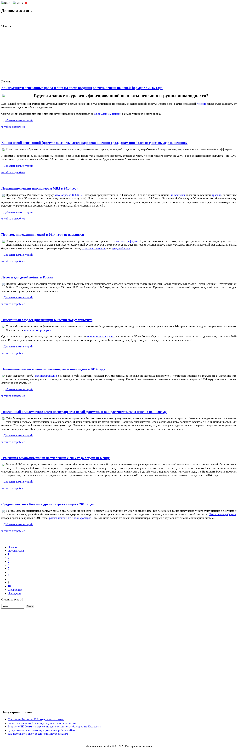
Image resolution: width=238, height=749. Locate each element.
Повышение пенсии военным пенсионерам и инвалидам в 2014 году (53, 369)
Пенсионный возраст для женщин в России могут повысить (46, 320)
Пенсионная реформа (222, 514)
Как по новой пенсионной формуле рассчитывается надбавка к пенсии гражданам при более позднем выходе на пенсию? (94, 143)
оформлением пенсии (107, 113)
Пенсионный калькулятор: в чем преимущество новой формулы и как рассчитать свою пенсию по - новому (84, 412)
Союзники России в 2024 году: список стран (36, 719)
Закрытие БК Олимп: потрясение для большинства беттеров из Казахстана (55, 726)
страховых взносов (94, 248)
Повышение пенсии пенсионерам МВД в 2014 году (39, 188)
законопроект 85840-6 (68, 194)
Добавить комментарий (18, 120)
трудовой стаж (121, 248)
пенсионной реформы (124, 241)
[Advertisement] (119, 56)
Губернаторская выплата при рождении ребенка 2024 (41, 730)
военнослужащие (46, 375)
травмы (216, 194)
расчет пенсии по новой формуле (70, 517)
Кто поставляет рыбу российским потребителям (38, 733)
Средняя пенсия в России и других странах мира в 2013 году (47, 504)
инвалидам (178, 194)
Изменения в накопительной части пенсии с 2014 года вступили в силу (55, 458)
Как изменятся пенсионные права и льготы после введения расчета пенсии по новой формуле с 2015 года (82, 88)
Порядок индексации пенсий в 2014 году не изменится (42, 234)
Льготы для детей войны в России (27, 277)
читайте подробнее (13, 126)
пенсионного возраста (101, 336)
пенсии (201, 103)
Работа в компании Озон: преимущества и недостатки (42, 723)
